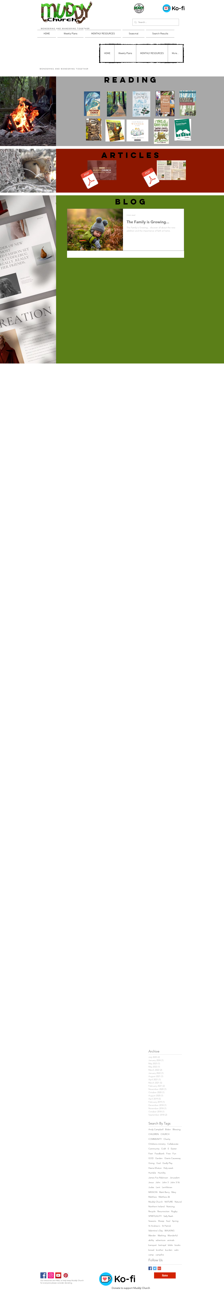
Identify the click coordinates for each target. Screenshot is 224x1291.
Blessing (177, 1129)
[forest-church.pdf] (151, 177)
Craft (163, 1148)
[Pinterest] (66, 1275)
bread (151, 1250)
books (177, 1245)
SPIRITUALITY (155, 1216)
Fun (174, 1153)
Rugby (174, 1211)
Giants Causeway (172, 1158)
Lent (158, 1187)
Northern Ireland (156, 1206)
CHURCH (165, 1134)
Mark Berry (164, 1192)
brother (159, 1250)
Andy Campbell (155, 1129)
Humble (152, 1172)
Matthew (152, 1196)
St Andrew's (154, 1225)
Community (153, 1148)
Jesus (151, 1182)
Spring (175, 1221)
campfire (160, 1254)
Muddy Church (155, 1201)
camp (151, 1254)
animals (170, 1240)
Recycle (152, 1211)
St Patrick (166, 1225)
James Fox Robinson (158, 1177)
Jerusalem (175, 1177)
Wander (152, 1235)
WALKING (169, 1230)
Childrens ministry (156, 1144)
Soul (168, 1221)
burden (168, 1250)
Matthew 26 (164, 1196)
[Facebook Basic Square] (150, 1268)
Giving (151, 1163)
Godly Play (167, 1163)
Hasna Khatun (155, 1168)
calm (176, 1250)
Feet (150, 1153)
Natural (178, 1201)
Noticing (170, 1206)
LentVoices (167, 1187)
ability (151, 1240)
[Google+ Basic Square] (159, 1268)
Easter (174, 1148)
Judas (151, 1187)
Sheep (161, 1221)
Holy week (168, 1168)
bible (170, 1245)
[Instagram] (51, 1275)
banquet (152, 1245)
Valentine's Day (155, 1230)
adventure (160, 1240)
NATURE (169, 1201)
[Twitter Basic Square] (154, 1268)
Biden (168, 1129)
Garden (159, 1158)
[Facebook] (43, 1275)
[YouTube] (58, 1275)
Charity (167, 1139)
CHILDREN (153, 1134)
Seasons (152, 1221)
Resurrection (163, 1211)
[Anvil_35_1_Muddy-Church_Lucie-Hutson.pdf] (90, 179)
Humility (161, 1172)
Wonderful (173, 1235)
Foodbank (159, 1153)
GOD (150, 1158)
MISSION (152, 1192)
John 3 (165, 1182)
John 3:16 (175, 1182)
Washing (162, 1235)
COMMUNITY (155, 1139)
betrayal (162, 1245)
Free (168, 1153)
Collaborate (172, 1144)
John (158, 1182)
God (158, 1163)
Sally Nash (168, 1216)
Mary (173, 1192)
